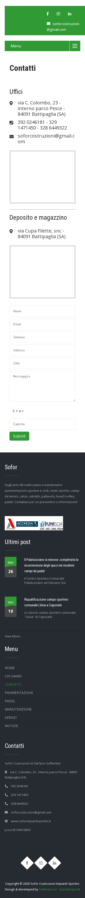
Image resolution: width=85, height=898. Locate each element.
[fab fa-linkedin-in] (69, 13)
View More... (13, 636)
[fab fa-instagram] (58, 13)
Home (10, 668)
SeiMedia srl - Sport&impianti (59, 889)
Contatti (13, 684)
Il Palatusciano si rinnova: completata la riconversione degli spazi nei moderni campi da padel (51, 565)
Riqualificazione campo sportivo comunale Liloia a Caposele (46, 602)
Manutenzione (18, 709)
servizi (11, 717)
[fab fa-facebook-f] (48, 13)
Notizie (11, 726)
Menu (16, 46)
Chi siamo (13, 676)
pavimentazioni (19, 692)
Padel (10, 701)
